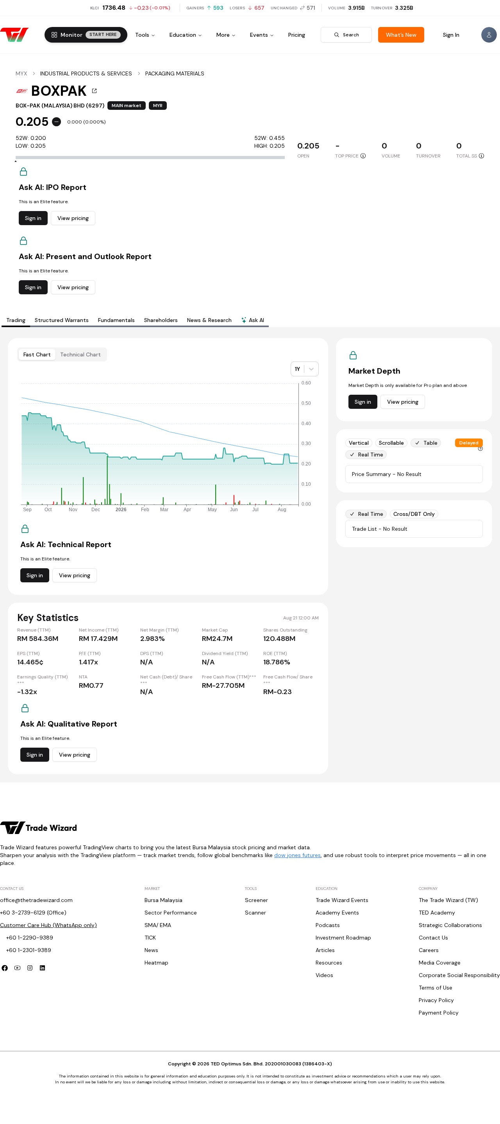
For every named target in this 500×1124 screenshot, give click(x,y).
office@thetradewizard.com (36, 900)
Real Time (370, 454)
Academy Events (337, 912)
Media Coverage (440, 962)
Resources (329, 962)
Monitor (89, 34)
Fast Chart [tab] (37, 354)
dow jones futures (297, 855)
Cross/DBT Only (414, 513)
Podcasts (328, 925)
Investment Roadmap (343, 937)
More (223, 34)
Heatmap (156, 962)
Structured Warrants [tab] (62, 320)
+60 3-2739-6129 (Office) (33, 912)
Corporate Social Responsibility (459, 975)
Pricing (296, 34)
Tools (142, 34)
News (151, 950)
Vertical (359, 442)
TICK (150, 937)
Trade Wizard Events (342, 900)
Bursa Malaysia (163, 900)
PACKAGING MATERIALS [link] (174, 73)
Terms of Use (435, 987)
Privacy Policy (436, 1000)
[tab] (252, 321)
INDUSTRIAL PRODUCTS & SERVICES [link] (86, 73)
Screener (256, 900)
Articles (325, 950)
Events (259, 34)
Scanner (255, 912)
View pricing (73, 218)
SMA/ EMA (158, 925)
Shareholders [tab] (161, 320)
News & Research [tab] (209, 320)
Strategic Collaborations (450, 925)
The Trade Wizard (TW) (448, 900)
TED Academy (437, 912)
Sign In (451, 34)
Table (430, 442)
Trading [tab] (15, 320)
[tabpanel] (250, 556)
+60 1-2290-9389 (29, 937)
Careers (429, 950)
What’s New (401, 34)
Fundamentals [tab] (116, 320)
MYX (21, 73)
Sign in (33, 218)
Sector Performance (171, 912)
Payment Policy (439, 1012)
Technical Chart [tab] (80, 354)
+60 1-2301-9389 (28, 950)
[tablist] (135, 320)
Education (183, 34)
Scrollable (391, 442)
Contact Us (433, 937)
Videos (324, 975)
